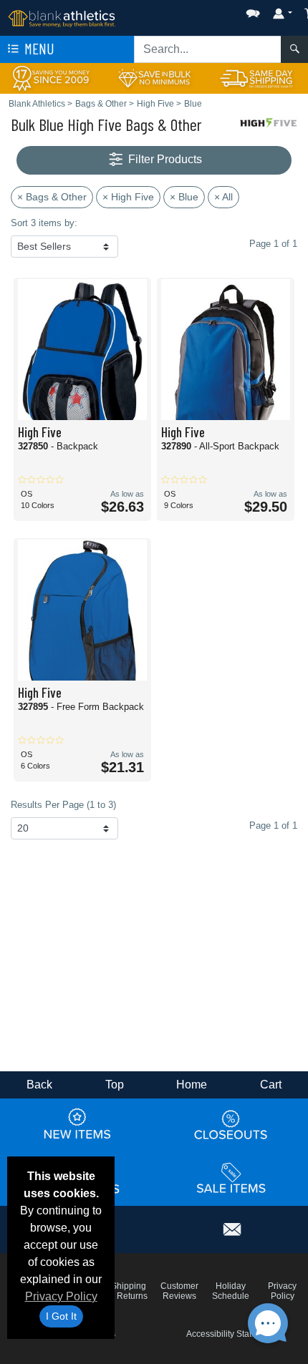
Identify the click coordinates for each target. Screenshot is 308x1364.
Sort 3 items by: (44, 223)
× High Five (128, 197)
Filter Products (163, 159)
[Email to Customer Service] (233, 1227)
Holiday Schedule (230, 1291)
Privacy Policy (61, 1296)
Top (114, 1084)
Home (191, 1084)
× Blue (184, 197)
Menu (37, 48)
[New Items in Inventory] (77, 1124)
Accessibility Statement (231, 1334)
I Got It (61, 1316)
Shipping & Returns (128, 1291)
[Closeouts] (231, 1124)
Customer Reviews (179, 1291)
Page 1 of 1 (273, 825)
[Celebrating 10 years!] (51, 78)
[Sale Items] (231, 1178)
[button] (210, 10)
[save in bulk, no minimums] (153, 78)
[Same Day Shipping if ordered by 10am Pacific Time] (257, 78)
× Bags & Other (52, 197)
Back (39, 1084)
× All (223, 197)
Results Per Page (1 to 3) (63, 804)
